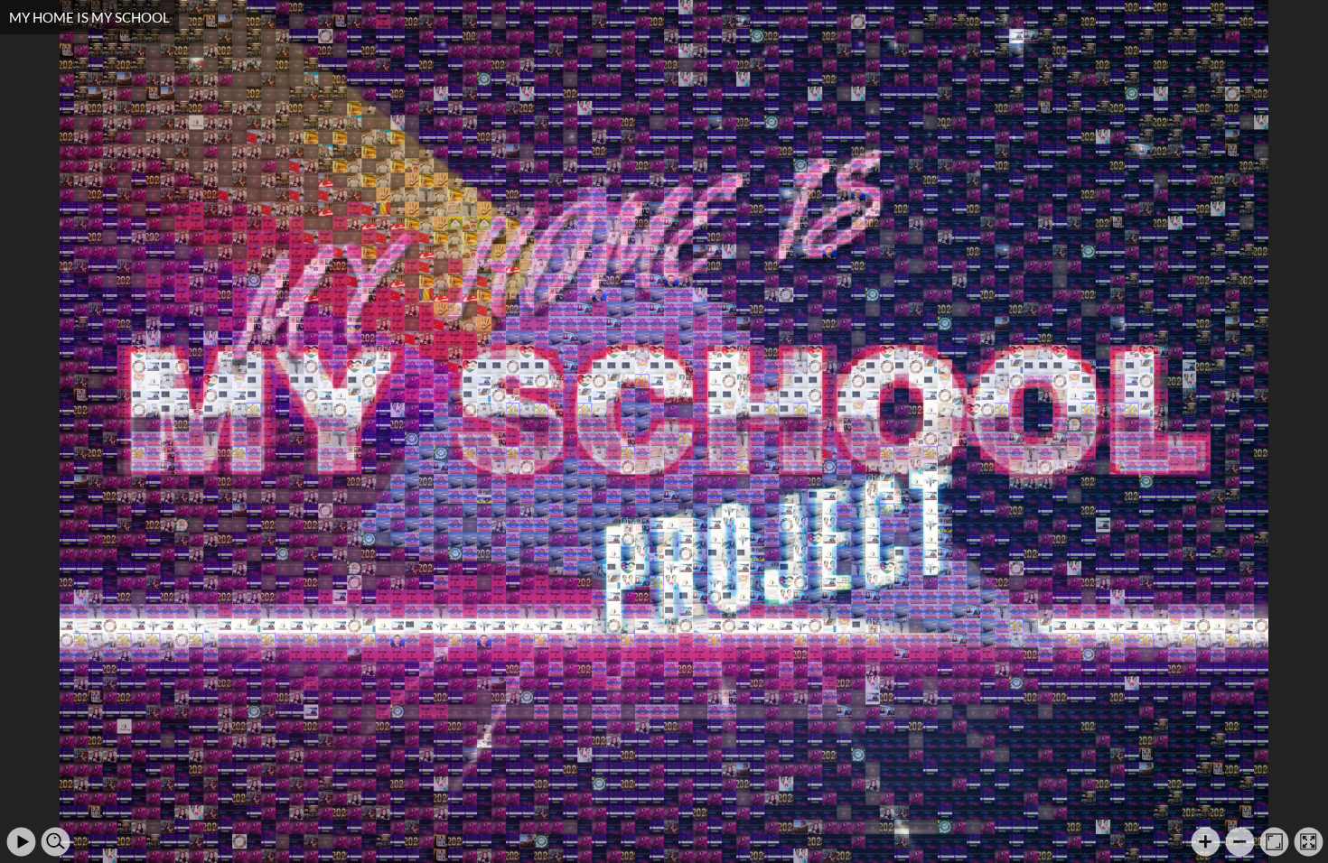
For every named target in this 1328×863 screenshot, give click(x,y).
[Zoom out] (1240, 842)
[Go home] (1274, 842)
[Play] (21, 842)
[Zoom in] (1205, 842)
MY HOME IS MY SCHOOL (89, 17)
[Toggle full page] (1308, 842)
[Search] (55, 842)
